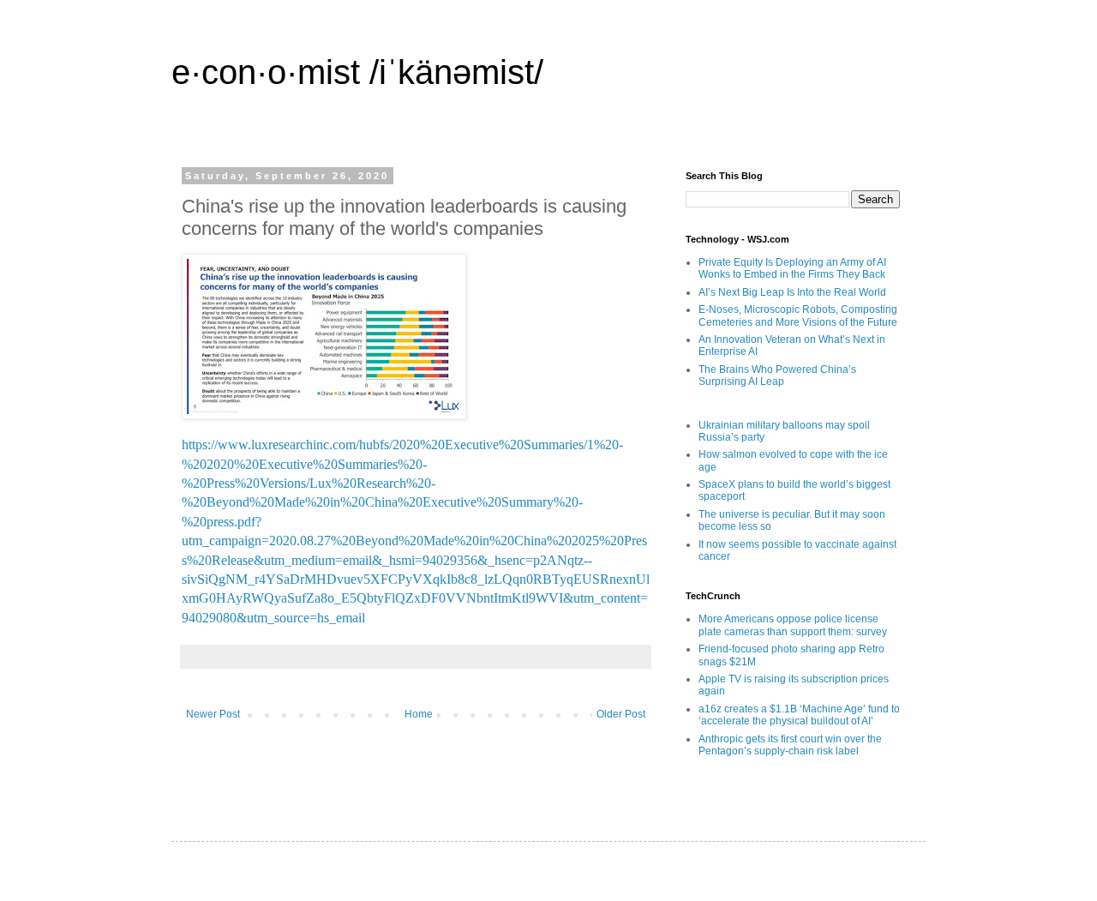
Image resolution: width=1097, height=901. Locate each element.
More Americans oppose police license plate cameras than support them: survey (792, 625)
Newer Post (213, 714)
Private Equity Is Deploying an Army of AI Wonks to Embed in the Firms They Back (792, 268)
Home (419, 714)
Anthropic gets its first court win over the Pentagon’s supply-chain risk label (790, 745)
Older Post (620, 714)
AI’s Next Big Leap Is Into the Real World (792, 292)
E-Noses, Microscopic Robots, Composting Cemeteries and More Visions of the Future (797, 315)
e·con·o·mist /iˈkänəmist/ (357, 72)
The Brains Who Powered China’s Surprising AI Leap (777, 375)
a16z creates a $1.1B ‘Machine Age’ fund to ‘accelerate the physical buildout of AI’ (799, 715)
